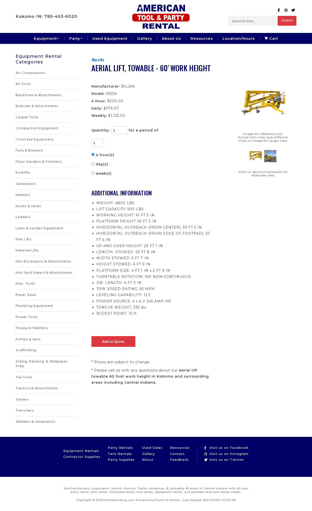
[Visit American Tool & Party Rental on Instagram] (286, 10)
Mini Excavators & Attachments (43, 261)
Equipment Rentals (81, 451)
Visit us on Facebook (228, 448)
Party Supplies (121, 459)
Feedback (179, 459)
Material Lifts (27, 250)
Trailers (22, 399)
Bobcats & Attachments (37, 106)
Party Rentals (120, 448)
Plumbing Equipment (34, 306)
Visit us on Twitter (226, 459)
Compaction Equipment (37, 128)
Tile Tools (24, 377)
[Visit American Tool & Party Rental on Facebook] (279, 10)
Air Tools (23, 84)
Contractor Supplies (81, 457)
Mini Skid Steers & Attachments (44, 272)
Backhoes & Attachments (38, 95)
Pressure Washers (32, 328)
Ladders (23, 217)
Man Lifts (23, 239)
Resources (202, 38)
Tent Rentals (120, 454)
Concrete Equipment (35, 139)
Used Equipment (109, 38)
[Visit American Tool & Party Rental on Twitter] (293, 10)
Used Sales (152, 448)
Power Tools (27, 317)
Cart (273, 38)
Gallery (144, 38)
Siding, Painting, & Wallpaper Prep (42, 363)
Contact (177, 454)
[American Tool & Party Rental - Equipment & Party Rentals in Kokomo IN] (161, 27)
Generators (26, 184)
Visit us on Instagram (228, 454)
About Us (171, 38)
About (148, 459)
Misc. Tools (25, 283)
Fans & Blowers (29, 150)
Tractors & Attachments (37, 388)
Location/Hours (239, 38)
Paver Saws (26, 295)
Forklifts (23, 172)
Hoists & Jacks (28, 206)
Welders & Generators (35, 421)
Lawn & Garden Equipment (39, 228)
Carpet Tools (27, 117)
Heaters (23, 195)
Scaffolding (26, 350)
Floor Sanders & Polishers (39, 161)
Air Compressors (30, 73)
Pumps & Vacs (28, 339)
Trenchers (25, 410)
